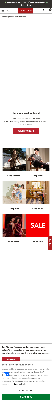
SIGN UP (11, 359)
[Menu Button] (3, 10)
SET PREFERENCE (26, 390)
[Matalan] (25, 10)
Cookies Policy (20, 384)
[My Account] (43, 10)
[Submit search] (8, 10)
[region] (26, 381)
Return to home (26, 131)
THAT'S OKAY (26, 397)
